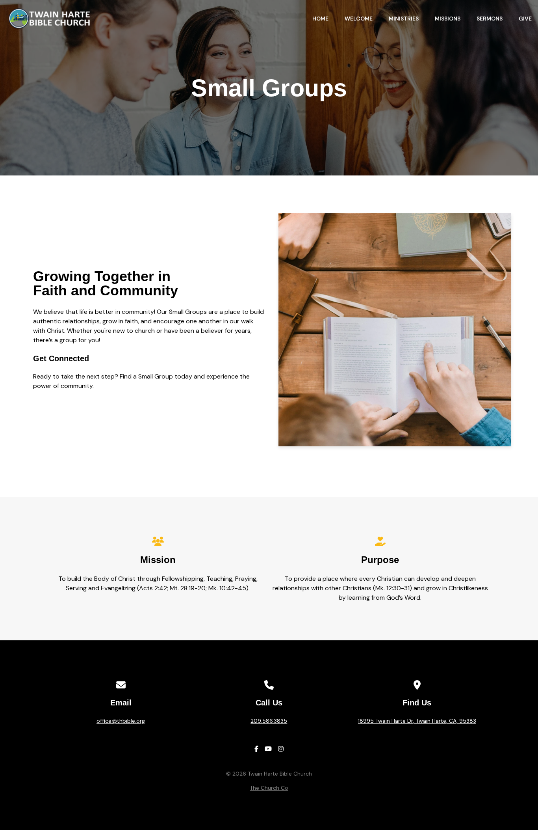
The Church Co (269, 787)
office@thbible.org (120, 720)
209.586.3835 (268, 720)
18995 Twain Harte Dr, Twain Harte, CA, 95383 (417, 720)
